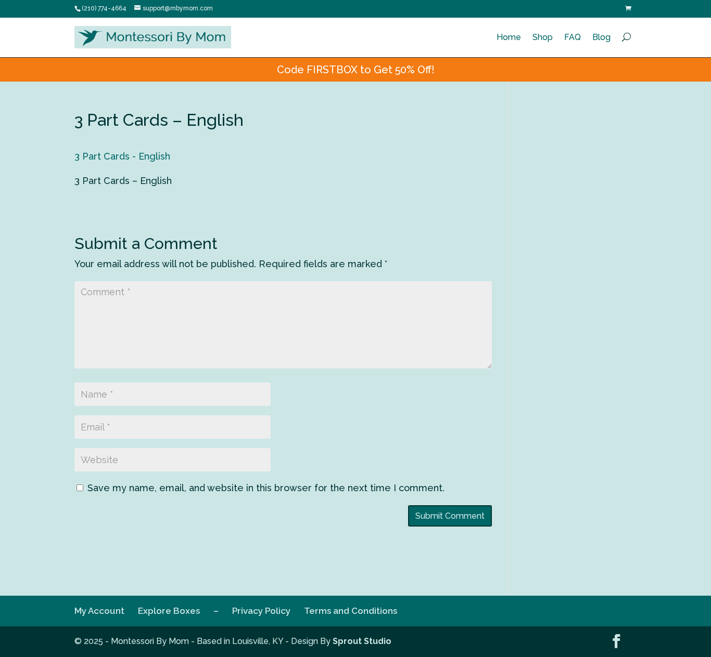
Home (509, 37)
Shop (542, 37)
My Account (99, 611)
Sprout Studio (362, 641)
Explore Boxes (169, 611)
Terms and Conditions (350, 611)
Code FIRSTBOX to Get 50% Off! (356, 69)
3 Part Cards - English (122, 156)
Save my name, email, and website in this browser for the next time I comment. (266, 487)
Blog (601, 37)
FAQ (572, 37)
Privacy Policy (261, 611)
